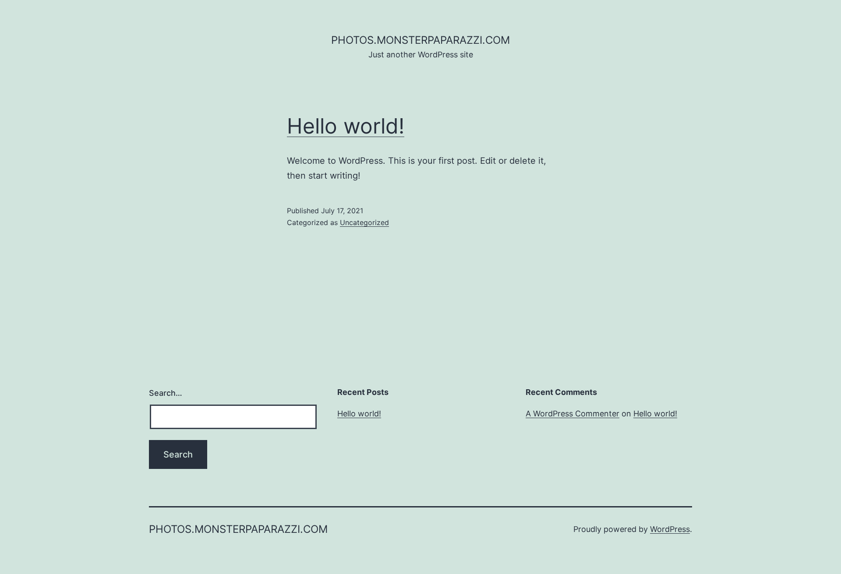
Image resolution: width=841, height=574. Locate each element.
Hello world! (345, 126)
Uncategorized (364, 222)
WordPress (670, 529)
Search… (165, 393)
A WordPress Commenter (572, 413)
